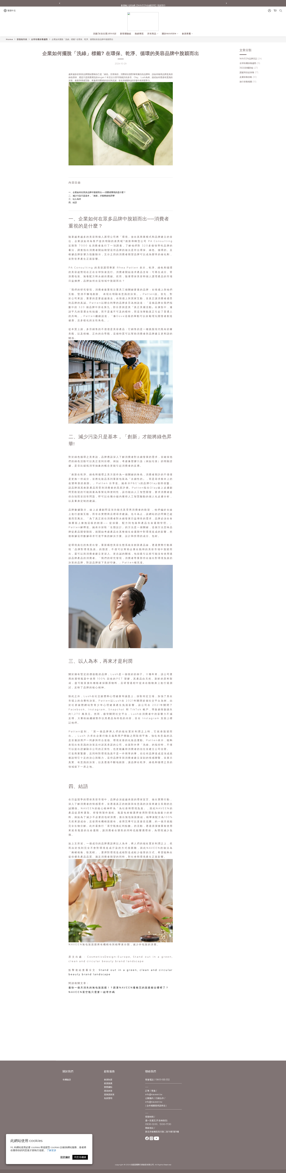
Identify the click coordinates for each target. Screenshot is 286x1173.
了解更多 (51, 1150)
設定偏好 (65, 1157)
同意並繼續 (80, 1157)
